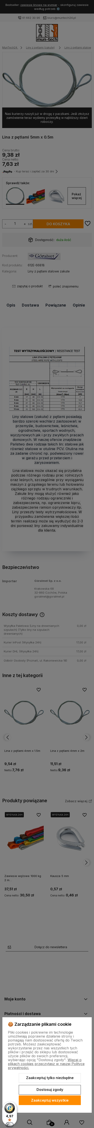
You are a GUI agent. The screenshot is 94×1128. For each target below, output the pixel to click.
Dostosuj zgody (50, 1089)
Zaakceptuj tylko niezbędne (50, 1078)
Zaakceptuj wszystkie (50, 1100)
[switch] (10, 1124)
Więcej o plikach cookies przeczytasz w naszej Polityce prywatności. (46, 1064)
